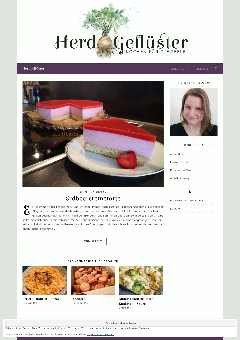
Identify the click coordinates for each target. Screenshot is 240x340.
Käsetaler (78, 299)
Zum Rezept (93, 241)
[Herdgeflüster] (120, 34)
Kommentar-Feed (181, 170)
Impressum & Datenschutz (186, 200)
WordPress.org (179, 178)
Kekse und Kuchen (93, 192)
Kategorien (178, 68)
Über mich (202, 68)
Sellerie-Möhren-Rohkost (41, 299)
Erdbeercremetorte (93, 198)
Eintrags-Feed (179, 162)
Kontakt (175, 208)
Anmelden (176, 154)
